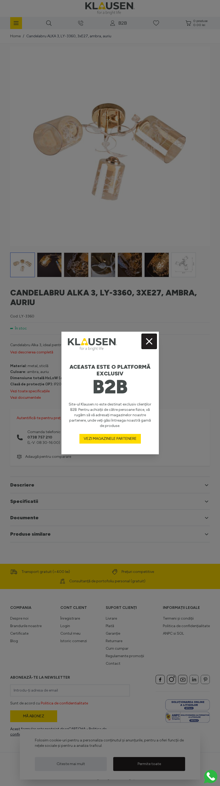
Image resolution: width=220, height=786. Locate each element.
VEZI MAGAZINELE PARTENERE (110, 438)
